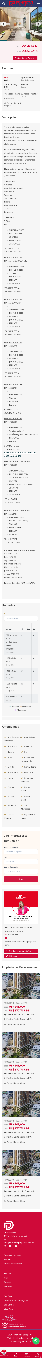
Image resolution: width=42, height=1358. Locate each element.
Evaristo (7, 1282)
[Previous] (3, 24)
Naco (6, 1278)
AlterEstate (26, 1341)
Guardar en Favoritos (26, 58)
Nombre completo (11, 847)
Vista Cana (8, 1309)
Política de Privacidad (13, 1263)
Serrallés (8, 1286)
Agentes (7, 1259)
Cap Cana (8, 1296)
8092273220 (11, 1232)
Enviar (21, 879)
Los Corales (9, 1305)
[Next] (38, 24)
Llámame (13, 956)
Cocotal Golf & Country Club (16, 1300)
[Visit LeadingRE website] (10, 1318)
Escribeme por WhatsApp (20, 951)
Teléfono (8, 857)
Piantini (7, 1273)
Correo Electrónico (12, 867)
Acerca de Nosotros (12, 1255)
